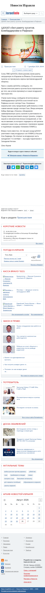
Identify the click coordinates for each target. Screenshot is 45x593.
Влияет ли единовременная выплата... (15, 359)
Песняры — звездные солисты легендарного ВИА (27, 291)
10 (11, 514)
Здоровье (29, 537)
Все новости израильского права (32, 375)
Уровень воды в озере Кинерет (14, 261)
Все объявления (37, 459)
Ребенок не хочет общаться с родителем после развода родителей (27, 348)
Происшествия (10, 66)
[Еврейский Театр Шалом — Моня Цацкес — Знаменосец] (9, 307)
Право (5, 547)
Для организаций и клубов (20, 314)
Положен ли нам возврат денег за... (16, 370)
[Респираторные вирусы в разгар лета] (9, 400)
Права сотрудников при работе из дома (29, 327)
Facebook (8, 568)
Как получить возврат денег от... (16, 364)
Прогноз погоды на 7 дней (12, 258)
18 (17, 518)
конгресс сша (9, 478)
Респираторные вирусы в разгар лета (28, 398)
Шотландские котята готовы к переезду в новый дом (27, 430)
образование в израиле (32, 482)
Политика (6, 541)
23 (6, 521)
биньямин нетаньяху (24, 478)
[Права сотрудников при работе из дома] (9, 329)
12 (22, 514)
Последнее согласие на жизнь (27, 407)
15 (39, 514)
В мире (28, 544)
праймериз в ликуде (17, 475)
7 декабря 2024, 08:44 (35, 66)
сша (5, 475)
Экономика (6, 544)
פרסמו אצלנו (27, 582)
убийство (32, 471)
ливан (30, 475)
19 (22, 518)
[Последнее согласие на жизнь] (9, 410)
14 (34, 514)
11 (17, 514)
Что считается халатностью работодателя (26, 337)
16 (6, 518)
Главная (6, 537)
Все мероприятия (37, 314)
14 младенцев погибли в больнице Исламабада (20, 233)
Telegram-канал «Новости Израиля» (23, 155)
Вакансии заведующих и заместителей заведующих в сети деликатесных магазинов (29, 451)
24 (11, 521)
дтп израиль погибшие (12, 482)
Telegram (7, 564)
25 (17, 521)
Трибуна (28, 550)
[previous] (4, 500)
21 (34, 518)
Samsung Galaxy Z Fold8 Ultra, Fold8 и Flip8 (27, 388)
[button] (10, 13)
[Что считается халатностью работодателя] (9, 339)
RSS (6, 560)
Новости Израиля (22, 5)
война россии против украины (15, 471)
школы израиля (9, 485)
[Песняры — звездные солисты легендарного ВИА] (9, 294)
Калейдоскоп (30, 547)
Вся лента (39, 243)
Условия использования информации (13, 591)
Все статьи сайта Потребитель (32, 417)
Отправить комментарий (23, 70)
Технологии (29, 541)
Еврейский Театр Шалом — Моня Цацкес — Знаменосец (29, 304)
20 (28, 518)
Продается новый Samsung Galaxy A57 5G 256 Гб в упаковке (29, 440)
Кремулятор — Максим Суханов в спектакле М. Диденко (29, 277)
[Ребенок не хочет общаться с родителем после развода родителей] (9, 349)
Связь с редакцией (30, 570)
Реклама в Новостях (30, 579)
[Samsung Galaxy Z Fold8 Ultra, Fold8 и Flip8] (9, 390)
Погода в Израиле (37, 265)
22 (39, 518)
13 (28, 514)
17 (11, 518)
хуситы (22, 175)
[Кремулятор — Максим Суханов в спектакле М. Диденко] (9, 281)
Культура (6, 553)
